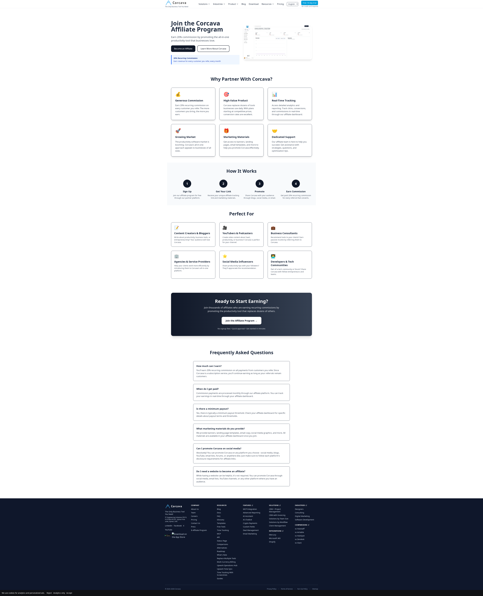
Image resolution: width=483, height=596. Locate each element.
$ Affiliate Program (199, 530)
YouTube (168, 530)
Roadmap (221, 551)
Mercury (272, 535)
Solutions (203, 4)
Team (193, 512)
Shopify (272, 542)
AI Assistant (248, 516)
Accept (69, 593)
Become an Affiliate (183, 48)
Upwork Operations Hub (227, 565)
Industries (218, 4)
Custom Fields (249, 526)
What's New (222, 555)
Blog (244, 4)
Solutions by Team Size (278, 518)
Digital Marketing (302, 516)
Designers (299, 509)
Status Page (222, 541)
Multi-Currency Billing (226, 562)
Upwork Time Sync (224, 569)
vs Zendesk (299, 539)
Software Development (304, 519)
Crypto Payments (250, 523)
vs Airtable (299, 532)
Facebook (178, 525)
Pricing (280, 4)
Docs (219, 512)
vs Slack (298, 543)
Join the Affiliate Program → (241, 320)
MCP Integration (250, 509)
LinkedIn (168, 525)
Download (254, 4)
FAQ (218, 516)
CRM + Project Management (275, 510)
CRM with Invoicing (277, 515)
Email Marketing (250, 534)
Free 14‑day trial (309, 3)
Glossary (220, 519)
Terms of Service (287, 589)
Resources (267, 4)
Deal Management (251, 530)
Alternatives (222, 548)
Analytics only (59, 593)
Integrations (275, 531)
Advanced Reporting (251, 512)
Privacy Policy (271, 589)
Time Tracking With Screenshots (225, 573)
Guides (220, 578)
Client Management (277, 525)
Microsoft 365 (274, 538)
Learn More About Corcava (213, 48)
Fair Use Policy (302, 589)
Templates (221, 523)
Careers (194, 516)
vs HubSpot (300, 536)
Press (193, 526)
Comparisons (222, 544)
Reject (49, 593)
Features (247, 505)
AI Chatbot (247, 519)
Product (232, 4)
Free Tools (221, 526)
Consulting (299, 512)
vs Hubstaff (300, 529)
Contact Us (195, 523)
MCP (219, 534)
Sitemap (315, 589)
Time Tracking (223, 530)
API (218, 537)
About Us (195, 509)
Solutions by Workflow (278, 522)
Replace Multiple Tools (226, 558)
